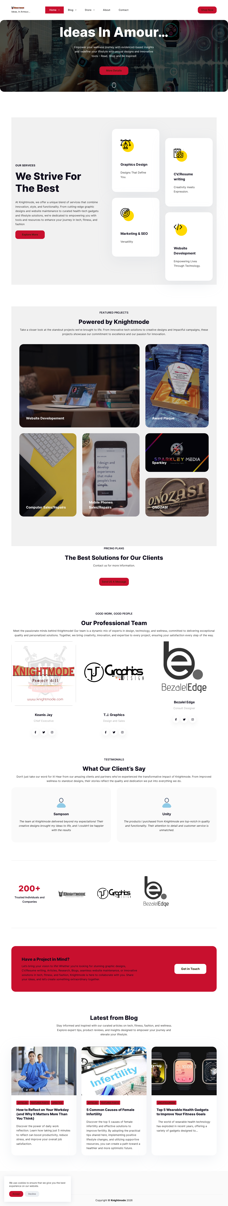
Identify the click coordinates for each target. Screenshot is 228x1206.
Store (88, 9)
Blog (70, 9)
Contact (124, 9)
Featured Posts (40, 1102)
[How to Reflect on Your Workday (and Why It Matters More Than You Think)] (43, 1071)
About (106, 9)
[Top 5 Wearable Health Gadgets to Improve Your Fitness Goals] (184, 1071)
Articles (23, 1102)
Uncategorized (166, 1102)
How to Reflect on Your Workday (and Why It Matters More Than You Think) (42, 1114)
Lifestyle (57, 1102)
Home (52, 9)
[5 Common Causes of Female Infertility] (114, 1071)
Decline (32, 1194)
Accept (16, 1194)
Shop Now (207, 9)
